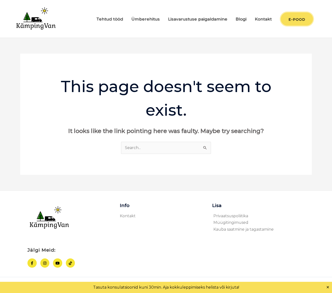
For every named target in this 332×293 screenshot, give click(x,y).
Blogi (241, 19)
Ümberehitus (145, 19)
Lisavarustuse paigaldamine (197, 19)
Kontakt (263, 19)
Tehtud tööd (109, 19)
